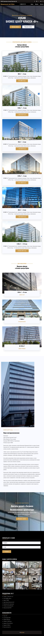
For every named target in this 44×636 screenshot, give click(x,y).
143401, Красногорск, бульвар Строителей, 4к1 (9, 1)
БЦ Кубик (22, 632)
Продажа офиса (28, 27)
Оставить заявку (22, 518)
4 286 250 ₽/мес (22, 114)
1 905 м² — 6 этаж (22, 108)
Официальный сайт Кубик (7, 4)
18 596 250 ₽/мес (22, 250)
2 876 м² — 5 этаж (22, 176)
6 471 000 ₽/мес (22, 182)
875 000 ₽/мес (22, 80)
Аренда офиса (15, 27)
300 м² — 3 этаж (22, 74)
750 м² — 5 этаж (22, 142)
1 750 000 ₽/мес (22, 148)
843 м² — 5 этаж (22, 210)
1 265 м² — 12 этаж (22, 292)
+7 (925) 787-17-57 (23, 4)
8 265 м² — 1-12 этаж (22, 244)
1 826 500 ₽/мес (22, 216)
